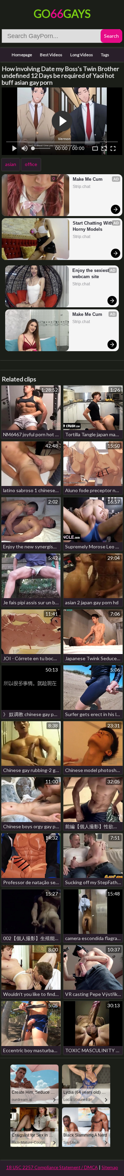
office (31, 164)
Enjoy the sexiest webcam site (91, 273)
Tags (105, 54)
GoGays (62, 13)
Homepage (22, 54)
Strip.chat (81, 186)
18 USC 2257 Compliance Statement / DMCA (52, 1167)
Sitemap (110, 1167)
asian (10, 164)
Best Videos (51, 54)
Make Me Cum (88, 179)
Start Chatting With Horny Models (93, 226)
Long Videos (81, 54)
